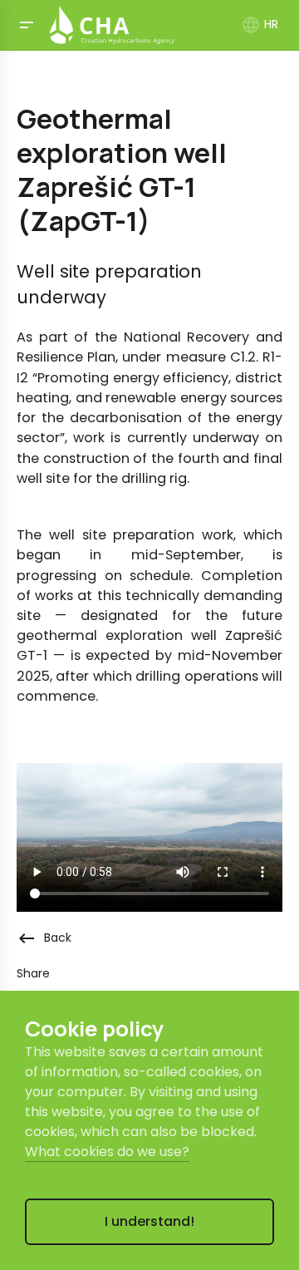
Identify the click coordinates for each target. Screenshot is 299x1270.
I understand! (149, 1221)
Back (44, 937)
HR (259, 24)
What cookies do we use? (107, 1151)
